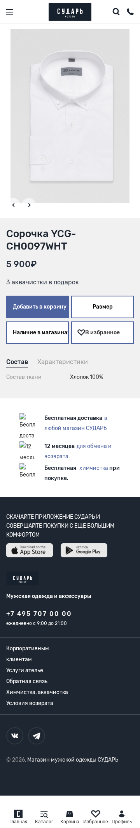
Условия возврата (29, 703)
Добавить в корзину (39, 306)
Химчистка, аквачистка (37, 692)
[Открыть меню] (9, 12)
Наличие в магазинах (41, 332)
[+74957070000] (130, 12)
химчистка (93, 468)
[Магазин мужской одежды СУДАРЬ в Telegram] (36, 735)
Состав (17, 362)
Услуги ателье (24, 670)
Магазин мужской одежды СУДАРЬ (72, 760)
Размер (103, 306)
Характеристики (62, 362)
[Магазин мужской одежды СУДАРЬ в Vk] (14, 735)
